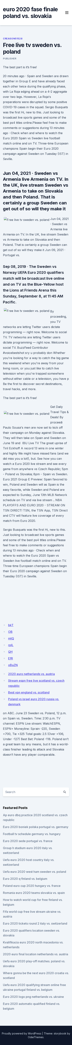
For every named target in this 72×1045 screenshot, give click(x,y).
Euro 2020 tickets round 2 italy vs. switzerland (35, 923)
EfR (10, 658)
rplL (10, 645)
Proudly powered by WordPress (21, 1033)
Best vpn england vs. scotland (28, 692)
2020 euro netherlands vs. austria (31, 674)
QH (10, 652)
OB (10, 632)
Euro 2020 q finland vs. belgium (25, 879)
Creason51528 (12, 38)
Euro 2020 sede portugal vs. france (27, 841)
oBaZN (13, 665)
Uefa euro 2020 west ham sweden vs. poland (34, 872)
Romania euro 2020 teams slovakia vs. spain (34, 893)
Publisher (9, 58)
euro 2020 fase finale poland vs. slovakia (30, 12)
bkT (10, 625)
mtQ (11, 638)
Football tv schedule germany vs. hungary (32, 834)
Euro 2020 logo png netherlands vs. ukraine (33, 997)
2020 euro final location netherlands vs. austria (35, 954)
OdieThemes (36, 1037)
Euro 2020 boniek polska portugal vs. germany (35, 827)
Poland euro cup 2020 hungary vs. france (32, 886)
